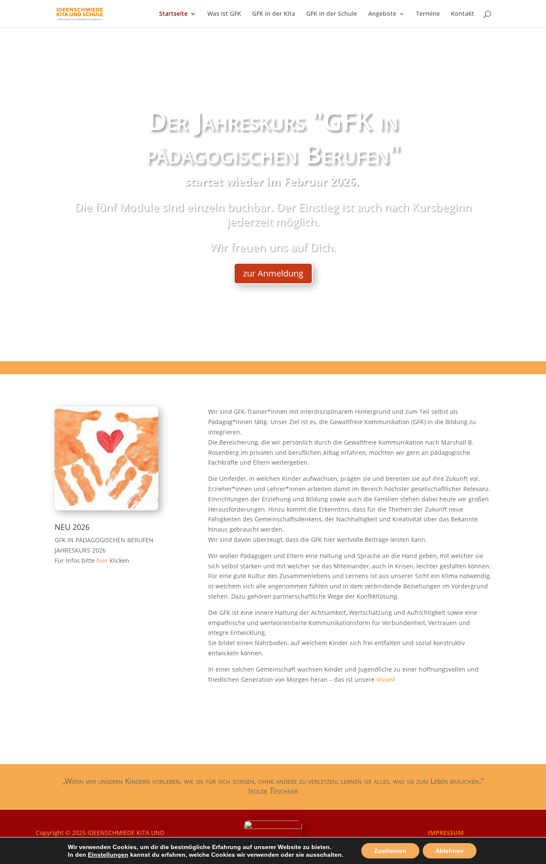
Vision (384, 679)
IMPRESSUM (446, 833)
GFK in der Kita (273, 14)
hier (103, 560)
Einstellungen (108, 854)
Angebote (382, 14)
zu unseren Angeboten (273, 265)
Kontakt (462, 14)
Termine (428, 14)
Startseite (173, 14)
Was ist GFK (224, 14)
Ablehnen (450, 850)
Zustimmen (390, 850)
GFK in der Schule (331, 14)
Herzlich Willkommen (273, 181)
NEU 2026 (72, 527)
